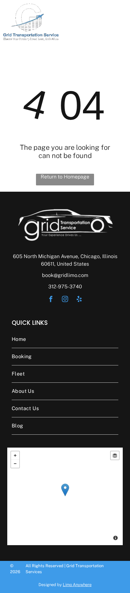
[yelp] (79, 299)
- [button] (15, 464)
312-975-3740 (65, 287)
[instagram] (65, 299)
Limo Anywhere (77, 584)
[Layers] (115, 455)
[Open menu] (117, 22)
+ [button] (15, 455)
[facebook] (51, 299)
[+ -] (65, 496)
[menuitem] (65, 339)
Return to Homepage (65, 177)
